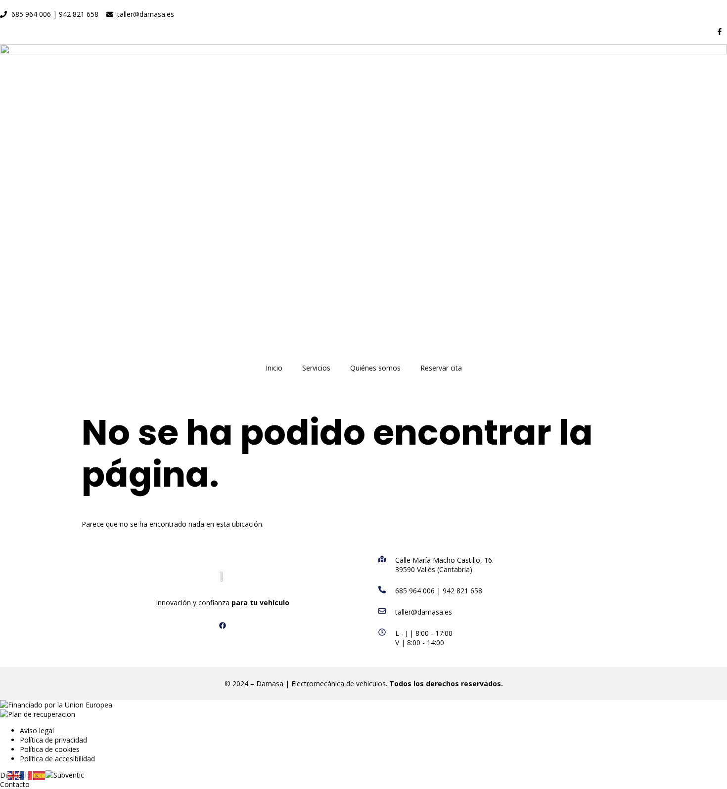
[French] (26, 775)
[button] (15, 784)
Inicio (274, 368)
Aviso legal (37, 730)
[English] (13, 775)
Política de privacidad (53, 740)
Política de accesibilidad (57, 758)
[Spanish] (39, 775)
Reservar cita (441, 368)
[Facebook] (222, 625)
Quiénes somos (375, 368)
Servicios (316, 368)
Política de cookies (50, 749)
